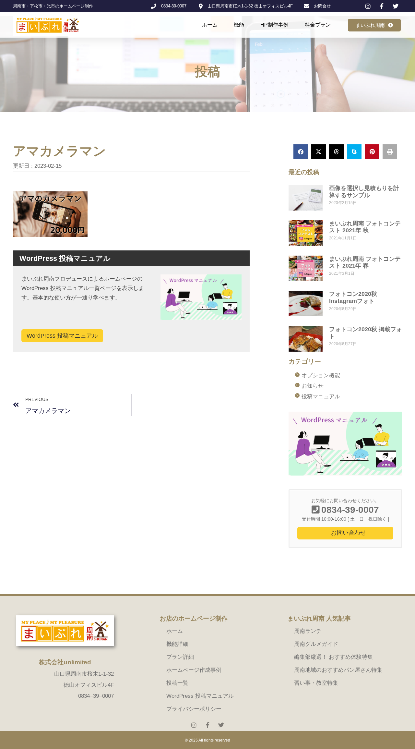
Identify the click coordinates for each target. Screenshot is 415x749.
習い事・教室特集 (316, 683)
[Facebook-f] (207, 725)
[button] (300, 151)
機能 (239, 25)
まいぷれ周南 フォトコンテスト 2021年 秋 (365, 227)
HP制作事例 (274, 25)
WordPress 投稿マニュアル (62, 335)
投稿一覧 (177, 683)
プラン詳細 (180, 657)
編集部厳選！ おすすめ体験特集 (333, 657)
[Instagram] (194, 725)
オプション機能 (321, 375)
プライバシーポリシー (193, 709)
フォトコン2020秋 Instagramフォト (353, 297)
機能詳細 (177, 644)
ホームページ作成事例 (193, 670)
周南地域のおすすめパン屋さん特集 (338, 670)
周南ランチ (308, 631)
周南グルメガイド (316, 644)
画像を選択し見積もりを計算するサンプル (364, 192)
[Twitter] (221, 725)
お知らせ (313, 386)
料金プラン (318, 25)
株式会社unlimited (65, 662)
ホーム (210, 25)
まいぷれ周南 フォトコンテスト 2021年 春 (365, 262)
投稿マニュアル (321, 396)
